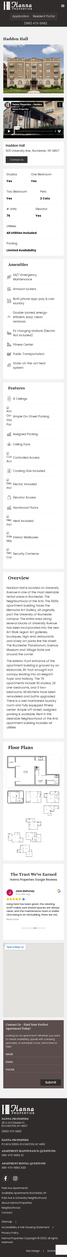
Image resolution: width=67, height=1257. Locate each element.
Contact (7, 1213)
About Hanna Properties (17, 1203)
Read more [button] (13, 919)
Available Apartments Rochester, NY (24, 1193)
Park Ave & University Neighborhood (24, 1198)
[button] (62, 5)
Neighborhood (11, 1208)
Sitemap (7, 1222)
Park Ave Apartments (15, 1188)
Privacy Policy (10, 1233)
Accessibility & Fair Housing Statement (25, 1227)
